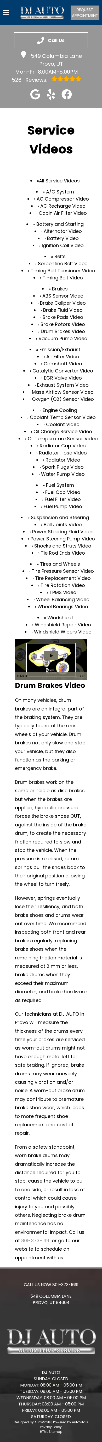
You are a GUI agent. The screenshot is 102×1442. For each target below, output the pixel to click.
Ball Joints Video (63, 524)
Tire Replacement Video (63, 578)
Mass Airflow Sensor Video (63, 392)
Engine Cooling (60, 410)
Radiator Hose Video (63, 452)
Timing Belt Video (63, 277)
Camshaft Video (63, 363)
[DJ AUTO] (41, 12)
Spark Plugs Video (63, 467)
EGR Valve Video (63, 378)
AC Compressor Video (63, 199)
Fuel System (60, 485)
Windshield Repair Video (63, 624)
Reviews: (30, 80)
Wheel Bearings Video (62, 606)
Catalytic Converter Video (62, 370)
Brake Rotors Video (63, 324)
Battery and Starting (60, 224)
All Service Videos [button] (59, 180)
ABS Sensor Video (62, 296)
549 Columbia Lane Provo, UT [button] (56, 60)
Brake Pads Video (63, 317)
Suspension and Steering (60, 517)
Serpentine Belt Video (63, 263)
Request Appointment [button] (85, 12)
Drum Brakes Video (63, 331)
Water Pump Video (63, 474)
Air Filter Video (62, 356)
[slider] (50, 676)
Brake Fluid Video (63, 310)
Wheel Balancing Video (62, 599)
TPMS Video (62, 592)
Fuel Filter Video (63, 499)
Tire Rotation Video (63, 585)
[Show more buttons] (82, 676)
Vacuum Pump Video (62, 338)
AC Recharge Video (63, 206)
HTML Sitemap (51, 1431)
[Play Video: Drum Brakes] (51, 655)
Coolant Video (63, 424)
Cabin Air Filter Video (63, 213)
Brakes (60, 288)
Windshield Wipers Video (63, 631)
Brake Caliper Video (63, 303)
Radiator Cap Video (63, 445)
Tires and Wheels (60, 564)
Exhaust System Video (63, 385)
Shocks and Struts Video (62, 546)
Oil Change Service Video (62, 431)
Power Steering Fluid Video (63, 531)
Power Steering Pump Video (63, 538)
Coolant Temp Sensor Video (63, 417)
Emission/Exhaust (59, 349)
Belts (60, 256)
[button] (35, 94)
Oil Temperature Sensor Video (63, 438)
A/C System (60, 191)
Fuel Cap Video (62, 492)
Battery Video (63, 238)
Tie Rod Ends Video (63, 553)
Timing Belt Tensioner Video (63, 270)
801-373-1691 (35, 1240)
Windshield (60, 617)
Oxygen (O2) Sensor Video (63, 399)
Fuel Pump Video (63, 506)
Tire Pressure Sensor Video (63, 571)
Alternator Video (63, 231)
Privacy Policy (51, 1427)
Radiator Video (63, 460)
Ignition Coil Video (63, 245)
